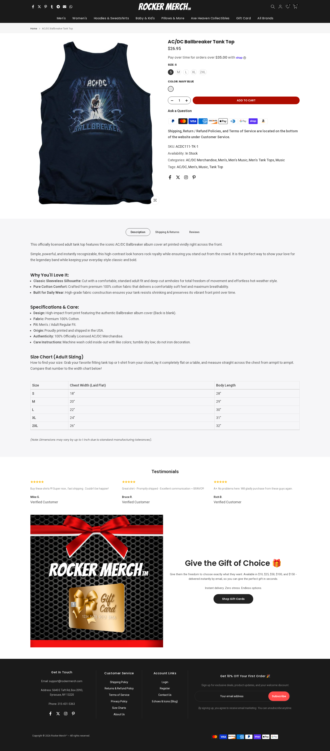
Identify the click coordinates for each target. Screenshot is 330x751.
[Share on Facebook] (33, 6)
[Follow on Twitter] (178, 177)
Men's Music (237, 160)
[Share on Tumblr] (52, 6)
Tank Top (216, 167)
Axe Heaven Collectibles (210, 18)
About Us (119, 714)
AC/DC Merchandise (201, 160)
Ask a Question (180, 111)
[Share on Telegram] (58, 6)
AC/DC (182, 167)
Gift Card (243, 18)
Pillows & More (172, 18)
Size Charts (119, 707)
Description (138, 231)
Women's (79, 18)
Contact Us (164, 694)
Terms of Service (119, 694)
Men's (61, 18)
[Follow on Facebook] (170, 177)
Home (33, 28)
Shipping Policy (119, 682)
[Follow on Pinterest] (194, 177)
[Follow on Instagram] (186, 177)
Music (280, 160)
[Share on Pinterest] (45, 6)
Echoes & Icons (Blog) (165, 701)
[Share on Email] (64, 6)
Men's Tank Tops (261, 160)
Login (165, 682)
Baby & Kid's (145, 18)
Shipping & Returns (167, 231)
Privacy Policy (119, 701)
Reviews (194, 231)
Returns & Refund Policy (119, 688)
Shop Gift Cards (233, 599)
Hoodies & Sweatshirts (111, 18)
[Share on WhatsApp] (71, 6)
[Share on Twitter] (39, 6)
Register (165, 688)
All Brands (265, 18)
